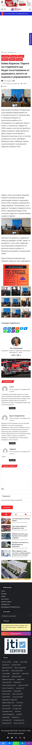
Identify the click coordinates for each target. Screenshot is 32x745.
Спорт (17, 711)
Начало (4, 52)
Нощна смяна (18, 696)
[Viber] (12, 331)
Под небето (17, 705)
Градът (21, 56)
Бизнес (23, 662)
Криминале (6, 691)
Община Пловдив (8, 702)
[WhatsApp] (4, 331)
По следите (17, 708)
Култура (17, 691)
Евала (25, 673)
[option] (16, 368)
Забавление (16, 676)
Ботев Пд (5, 664)
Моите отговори (17, 694)
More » (21, 352)
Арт (15, 662)
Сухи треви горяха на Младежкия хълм (18, 13)
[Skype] (21, 328)
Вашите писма (7, 667)
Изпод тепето (23, 685)
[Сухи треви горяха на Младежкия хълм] (6, 528)
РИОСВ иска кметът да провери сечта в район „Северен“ (16, 370)
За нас (3, 591)
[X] (16, 355)
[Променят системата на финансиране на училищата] (6, 544)
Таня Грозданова (7, 81)
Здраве (20, 679)
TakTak (3, 596)
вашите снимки (19, 723)
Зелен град (6, 682)
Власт (5, 670)
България (16, 664)
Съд (19, 714)
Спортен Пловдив (8, 714)
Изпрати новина (6, 601)
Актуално (5, 56)
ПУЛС (20, 702)
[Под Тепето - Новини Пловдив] (16, 9)
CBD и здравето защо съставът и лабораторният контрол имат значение (21, 553)
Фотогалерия (7, 720)
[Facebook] (4, 328)
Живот (5, 676)
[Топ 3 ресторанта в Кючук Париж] (6, 521)
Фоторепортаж (19, 720)
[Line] (17, 331)
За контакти (5, 599)
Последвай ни (16, 633)
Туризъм (15, 717)
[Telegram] (8, 331)
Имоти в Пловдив (8, 688)
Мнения (12, 59)
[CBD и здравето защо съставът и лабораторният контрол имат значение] (6, 553)
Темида (5, 717)
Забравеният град (8, 679)
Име (2, 489)
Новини (19, 59)
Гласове (13, 56)
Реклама (4, 593)
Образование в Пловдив (9, 699)
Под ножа (6, 708)
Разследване (7, 711)
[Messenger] (25, 328)
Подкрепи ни (5, 604)
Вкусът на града (20, 667)
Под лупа (6, 705)
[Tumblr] (12, 328)
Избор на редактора (9, 685)
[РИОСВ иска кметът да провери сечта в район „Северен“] (6, 536)
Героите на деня (16, 670)
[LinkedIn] (8, 328)
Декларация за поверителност (10, 607)
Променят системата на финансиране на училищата (20, 544)
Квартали (20, 688)
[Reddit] (17, 328)
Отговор (12, 408)
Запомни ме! (6, 496)
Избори (4, 59)
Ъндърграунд (12, 52)
